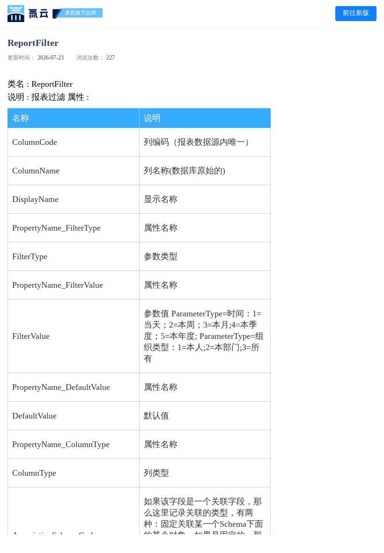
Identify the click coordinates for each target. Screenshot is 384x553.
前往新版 (356, 12)
